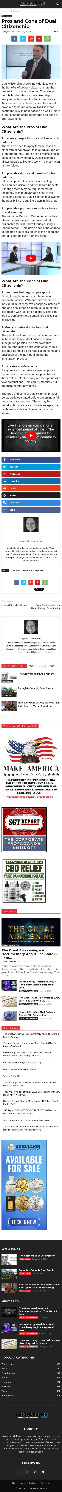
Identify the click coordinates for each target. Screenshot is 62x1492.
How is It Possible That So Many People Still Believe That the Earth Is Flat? (31, 1102)
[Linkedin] (27, 1472)
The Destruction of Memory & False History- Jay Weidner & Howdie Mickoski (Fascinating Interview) (31, 1128)
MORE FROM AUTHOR (41, 666)
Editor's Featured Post (10, 945)
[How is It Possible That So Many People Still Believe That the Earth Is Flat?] (9, 1016)
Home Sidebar (7, 695)
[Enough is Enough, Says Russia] (9, 692)
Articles (5, 1377)
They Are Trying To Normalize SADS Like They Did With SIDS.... (39, 1342)
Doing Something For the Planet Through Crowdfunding (45, 607)
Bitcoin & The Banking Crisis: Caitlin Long (22, 1062)
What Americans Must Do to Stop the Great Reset (26, 1120)
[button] (58, 4)
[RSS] (35, 1472)
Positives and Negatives (33, 570)
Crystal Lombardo (12, 32)
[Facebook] (19, 1472)
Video (4, 1391)
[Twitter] (43, 1472)
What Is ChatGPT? (11, 1076)
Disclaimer (33, 1483)
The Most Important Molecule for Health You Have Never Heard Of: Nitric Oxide (30, 1084)
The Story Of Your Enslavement (36, 673)
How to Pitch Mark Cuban (14, 605)
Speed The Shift (9, 962)
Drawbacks (15, 570)
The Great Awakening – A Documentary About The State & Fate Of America (31, 1035)
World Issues (6, 16)
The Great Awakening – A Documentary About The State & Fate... (29, 954)
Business (6, 1386)
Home (4, 11)
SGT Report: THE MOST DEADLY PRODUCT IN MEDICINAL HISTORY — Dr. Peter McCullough (30, 1112)
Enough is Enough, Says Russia (35, 688)
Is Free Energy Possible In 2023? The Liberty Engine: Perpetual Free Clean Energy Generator (27, 1054)
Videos (5, 1368)
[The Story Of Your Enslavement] (9, 677)
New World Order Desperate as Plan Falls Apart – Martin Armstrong (39, 1286)
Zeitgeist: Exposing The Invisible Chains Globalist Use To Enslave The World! (29, 1045)
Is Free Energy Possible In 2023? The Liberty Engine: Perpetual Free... (37, 984)
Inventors (6, 1382)
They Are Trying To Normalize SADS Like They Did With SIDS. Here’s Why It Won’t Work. (31, 1093)
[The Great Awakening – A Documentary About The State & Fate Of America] (31, 932)
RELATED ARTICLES (14, 666)
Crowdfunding (8, 1373)
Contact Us (45, 1483)
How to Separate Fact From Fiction (19, 1069)
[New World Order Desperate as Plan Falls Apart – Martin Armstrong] (9, 706)
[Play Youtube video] (31, 258)
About (23, 1483)
